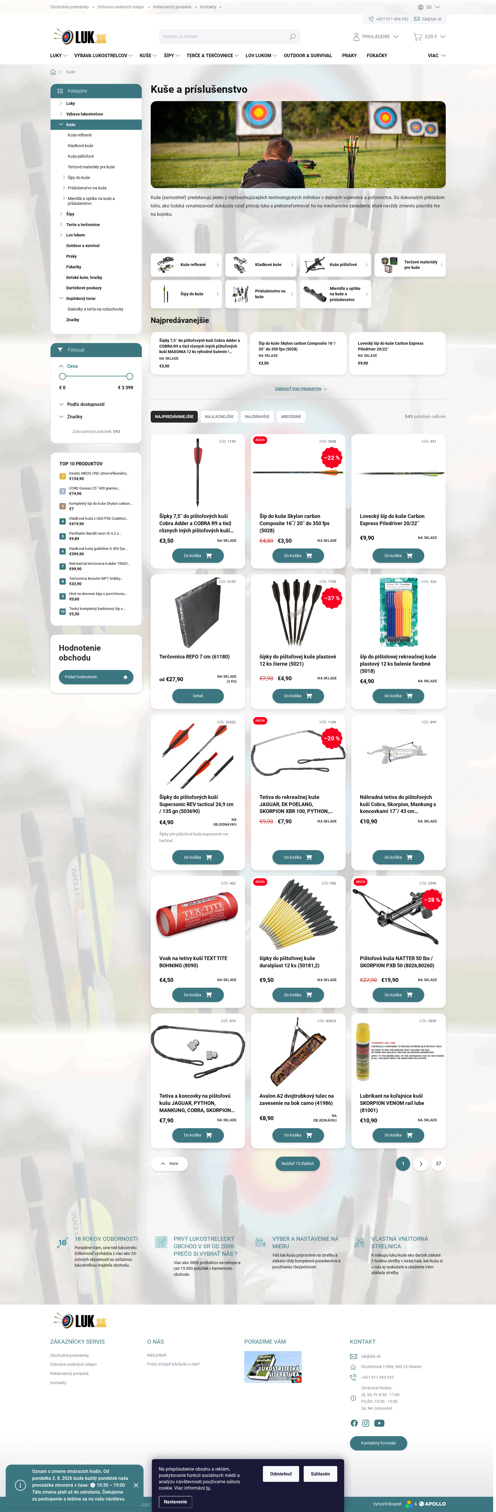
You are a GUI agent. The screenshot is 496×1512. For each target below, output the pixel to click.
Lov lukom (75, 235)
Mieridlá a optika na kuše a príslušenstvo (91, 201)
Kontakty (208, 7)
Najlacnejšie (219, 416)
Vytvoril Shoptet (387, 1504)
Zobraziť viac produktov (298, 389)
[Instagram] (365, 1422)
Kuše (70, 124)
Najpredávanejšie (174, 416)
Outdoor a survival (83, 245)
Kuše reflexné (80, 135)
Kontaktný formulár (378, 1443)
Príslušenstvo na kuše (87, 188)
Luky (70, 103)
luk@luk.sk (371, 1356)
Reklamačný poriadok (172, 7)
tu (208, 1488)
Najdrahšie (257, 416)
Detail (198, 696)
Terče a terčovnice (83, 224)
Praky (71, 256)
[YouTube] (379, 1422)
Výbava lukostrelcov (84, 114)
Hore (173, 1163)
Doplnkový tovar (81, 298)
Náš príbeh (156, 1355)
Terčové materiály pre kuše (91, 167)
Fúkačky (73, 267)
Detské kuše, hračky (84, 277)
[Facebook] (354, 1422)
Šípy (70, 214)
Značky (72, 319)
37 (438, 1163)
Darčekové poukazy (84, 288)
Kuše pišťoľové (81, 156)
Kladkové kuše (80, 145)
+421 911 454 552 (377, 1377)
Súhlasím (320, 1474)
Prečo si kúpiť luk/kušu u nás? (173, 1364)
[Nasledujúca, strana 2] (421, 1164)
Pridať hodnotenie (81, 677)
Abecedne (291, 416)
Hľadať (293, 36)
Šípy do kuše (79, 177)
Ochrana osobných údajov (121, 7)
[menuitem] (59, 55)
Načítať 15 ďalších (298, 1163)
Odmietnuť (281, 1474)
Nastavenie (175, 1502)
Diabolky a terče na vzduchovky (95, 309)
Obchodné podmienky (69, 7)
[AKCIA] (298, 917)
